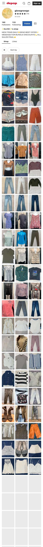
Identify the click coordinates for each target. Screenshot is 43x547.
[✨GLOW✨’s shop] (7, 13)
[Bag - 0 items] (29, 3)
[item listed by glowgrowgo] (8, 62)
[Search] (23, 3)
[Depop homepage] (12, 3)
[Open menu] (3, 3)
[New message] (35, 23)
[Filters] (4, 49)
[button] (22, 13)
